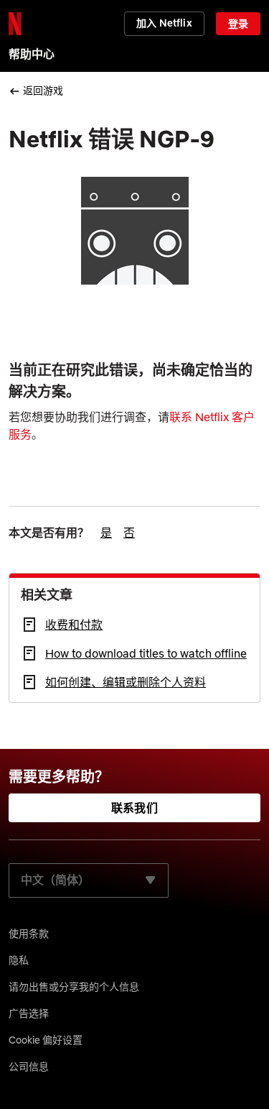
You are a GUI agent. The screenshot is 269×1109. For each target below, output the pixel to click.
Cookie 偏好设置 (45, 1040)
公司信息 (29, 1066)
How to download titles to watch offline (146, 653)
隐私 (19, 960)
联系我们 (134, 808)
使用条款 (29, 933)
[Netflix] (15, 23)
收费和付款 (74, 624)
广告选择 (29, 1013)
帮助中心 (32, 54)
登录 (238, 23)
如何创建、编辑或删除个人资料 (125, 682)
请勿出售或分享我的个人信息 (74, 986)
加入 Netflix (164, 23)
